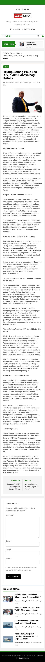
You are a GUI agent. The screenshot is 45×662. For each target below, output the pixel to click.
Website (8, 559)
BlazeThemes (23, 658)
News (6, 67)
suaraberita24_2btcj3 (12, 82)
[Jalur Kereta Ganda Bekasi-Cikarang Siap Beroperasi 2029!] (21, 44)
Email (8, 550)
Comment (10, 515)
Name (8, 541)
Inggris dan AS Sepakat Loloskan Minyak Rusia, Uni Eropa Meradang (26, 636)
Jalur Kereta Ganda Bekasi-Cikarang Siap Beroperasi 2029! (32, 44)
